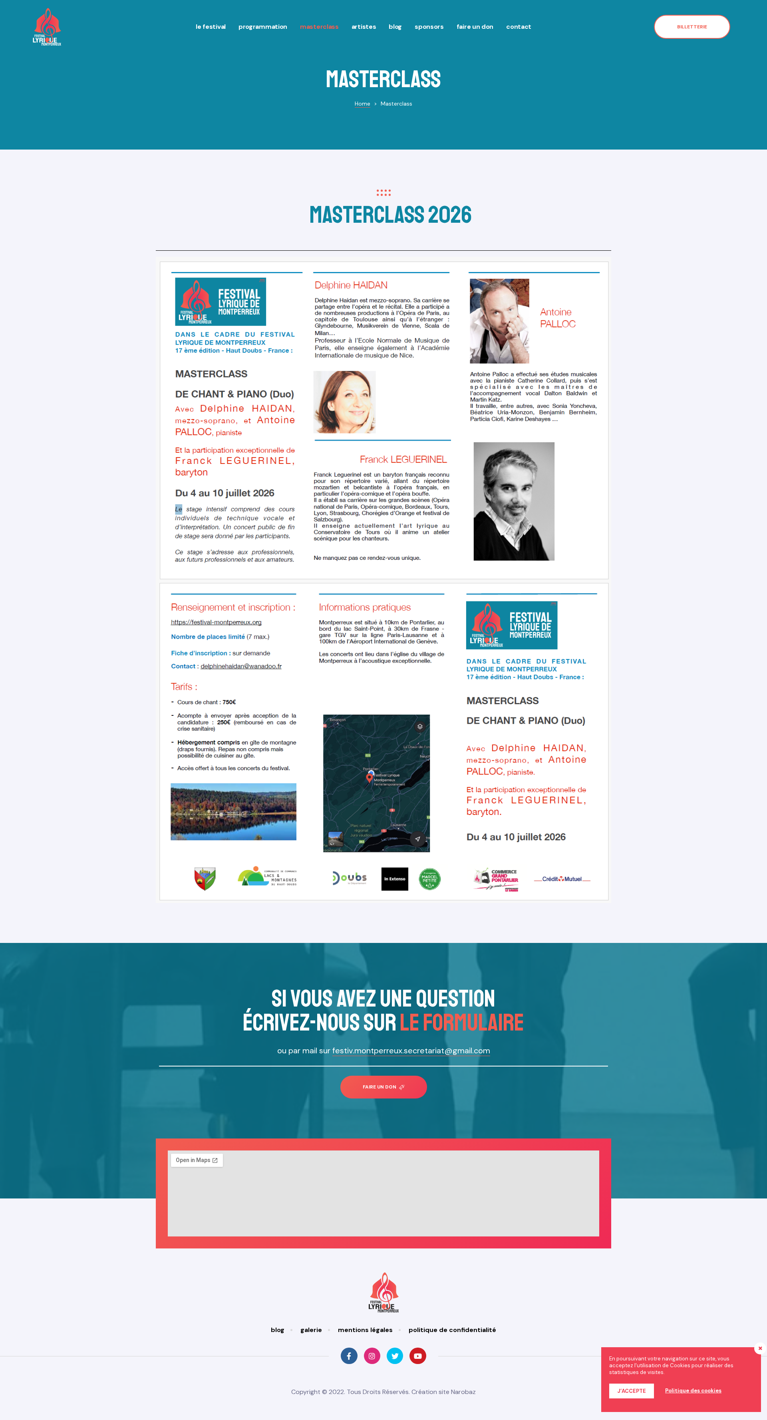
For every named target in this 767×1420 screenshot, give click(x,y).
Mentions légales (365, 1330)
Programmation (262, 26)
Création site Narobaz (443, 1392)
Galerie (311, 1330)
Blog (395, 26)
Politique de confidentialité (452, 1330)
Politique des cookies (693, 1390)
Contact (518, 26)
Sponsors (429, 26)
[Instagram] (372, 1356)
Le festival (211, 26)
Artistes (364, 26)
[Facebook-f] (349, 1356)
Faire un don (475, 26)
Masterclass (319, 26)
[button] (692, 27)
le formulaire (462, 1023)
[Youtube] (417, 1356)
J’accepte (631, 1391)
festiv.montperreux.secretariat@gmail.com (411, 1050)
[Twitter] (395, 1356)
